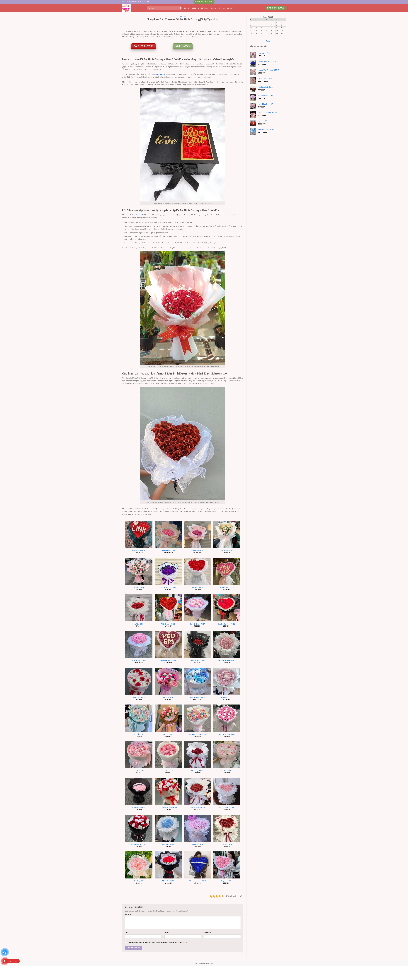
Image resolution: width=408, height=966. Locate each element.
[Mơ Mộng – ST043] (197, 754)
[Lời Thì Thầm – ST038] (226, 791)
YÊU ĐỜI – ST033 (168, 881)
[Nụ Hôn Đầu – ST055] (138, 644)
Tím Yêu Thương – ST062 (168, 587)
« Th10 (267, 41)
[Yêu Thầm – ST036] (197, 828)
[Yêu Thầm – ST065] (197, 534)
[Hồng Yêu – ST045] (138, 754)
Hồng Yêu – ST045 (139, 771)
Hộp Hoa (204, 8)
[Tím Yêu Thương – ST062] (168, 571)
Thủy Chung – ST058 (168, 624)
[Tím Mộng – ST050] (226, 681)
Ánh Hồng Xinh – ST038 (139, 844)
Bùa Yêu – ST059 (138, 624)
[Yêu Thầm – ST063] (138, 571)
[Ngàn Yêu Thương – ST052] (226, 644)
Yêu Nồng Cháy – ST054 (168, 660)
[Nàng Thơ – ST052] (138, 681)
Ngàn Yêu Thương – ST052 (226, 660)
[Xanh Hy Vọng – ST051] (197, 681)
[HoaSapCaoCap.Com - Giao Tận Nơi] (132, 8)
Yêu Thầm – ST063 (139, 587)
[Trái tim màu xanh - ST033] (197, 864)
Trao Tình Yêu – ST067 (139, 550)
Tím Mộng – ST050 (226, 697)
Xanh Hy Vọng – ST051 (197, 697)
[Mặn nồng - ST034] (138, 864)
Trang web (207, 932)
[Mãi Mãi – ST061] (197, 571)
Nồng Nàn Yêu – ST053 (197, 660)
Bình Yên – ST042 (226, 771)
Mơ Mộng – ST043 (197, 771)
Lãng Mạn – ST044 (168, 771)
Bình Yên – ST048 (168, 734)
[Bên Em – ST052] (168, 681)
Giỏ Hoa (195, 8)
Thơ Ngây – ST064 (227, 550)
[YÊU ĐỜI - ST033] (168, 864)
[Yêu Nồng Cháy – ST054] (168, 644)
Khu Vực (183, 16)
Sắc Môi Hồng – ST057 (197, 624)
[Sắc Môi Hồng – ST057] (197, 607)
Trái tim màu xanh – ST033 (197, 881)
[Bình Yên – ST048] (168, 718)
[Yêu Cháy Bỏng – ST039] (197, 791)
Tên (126, 932)
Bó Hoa (187, 8)
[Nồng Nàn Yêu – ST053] (197, 644)
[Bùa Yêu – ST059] (138, 607)
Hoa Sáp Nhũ (215, 8)
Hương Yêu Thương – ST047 (197, 734)
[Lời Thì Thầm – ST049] (138, 718)
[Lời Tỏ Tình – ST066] (168, 534)
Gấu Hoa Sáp (227, 8)
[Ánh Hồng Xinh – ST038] (138, 828)
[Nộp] (180, 8)
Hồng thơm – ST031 (226, 881)
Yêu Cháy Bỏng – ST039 (197, 807)
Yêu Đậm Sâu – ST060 (227, 587)
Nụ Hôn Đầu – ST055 (139, 660)
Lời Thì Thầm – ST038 (226, 807)
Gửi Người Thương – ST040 (168, 807)
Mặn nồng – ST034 (139, 881)
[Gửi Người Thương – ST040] (168, 791)
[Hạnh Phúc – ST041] (138, 791)
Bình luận (128, 914)
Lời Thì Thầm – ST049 (139, 734)
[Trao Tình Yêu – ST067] (138, 534)
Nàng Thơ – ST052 (139, 697)
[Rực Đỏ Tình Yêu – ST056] (226, 607)
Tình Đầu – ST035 (226, 844)
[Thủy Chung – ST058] (168, 607)
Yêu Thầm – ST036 (197, 844)
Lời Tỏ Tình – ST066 (168, 550)
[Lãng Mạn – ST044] (168, 754)
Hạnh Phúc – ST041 (138, 807)
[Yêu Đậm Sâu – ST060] (226, 571)
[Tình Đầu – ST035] (226, 828)
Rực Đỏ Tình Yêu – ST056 (226, 624)
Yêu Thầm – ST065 (197, 550)
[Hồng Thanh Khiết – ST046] (226, 718)
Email (166, 932)
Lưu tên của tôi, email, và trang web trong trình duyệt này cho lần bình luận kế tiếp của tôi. (158, 942)
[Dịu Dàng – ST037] (168, 828)
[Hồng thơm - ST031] (226, 864)
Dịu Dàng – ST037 (168, 844)
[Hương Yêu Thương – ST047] (197, 718)
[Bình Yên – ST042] (226, 754)
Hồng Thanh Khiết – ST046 (226, 734)
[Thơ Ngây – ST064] (226, 534)
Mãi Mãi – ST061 (197, 587)
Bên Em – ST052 (168, 697)
